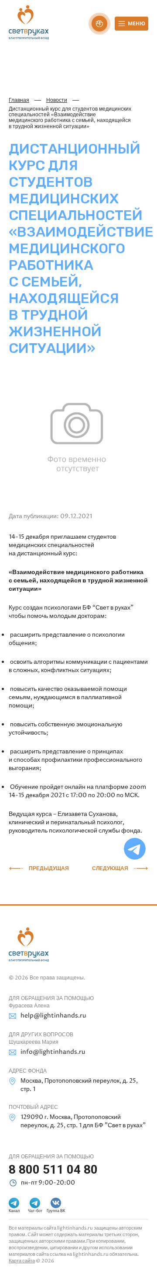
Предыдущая (49, 868)
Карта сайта (22, 1261)
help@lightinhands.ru (53, 1015)
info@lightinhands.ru (52, 1052)
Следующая (110, 868)
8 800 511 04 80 (53, 1169)
